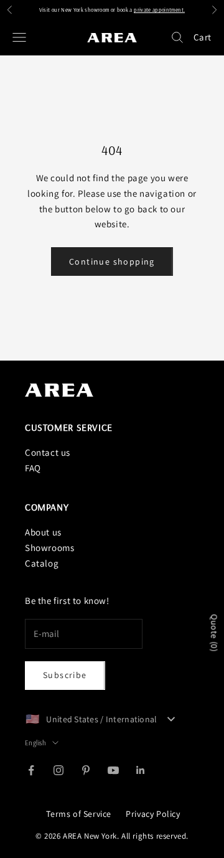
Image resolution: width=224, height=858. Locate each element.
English (35, 742)
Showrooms (49, 548)
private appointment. (159, 9)
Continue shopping (112, 261)
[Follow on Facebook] (31, 770)
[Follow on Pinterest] (86, 770)
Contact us (47, 452)
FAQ (33, 468)
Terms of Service (78, 813)
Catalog (41, 563)
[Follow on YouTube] (113, 770)
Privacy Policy (153, 813)
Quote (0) (214, 633)
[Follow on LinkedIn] (140, 770)
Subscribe (65, 675)
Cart (203, 37)
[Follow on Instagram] (58, 770)
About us (43, 532)
